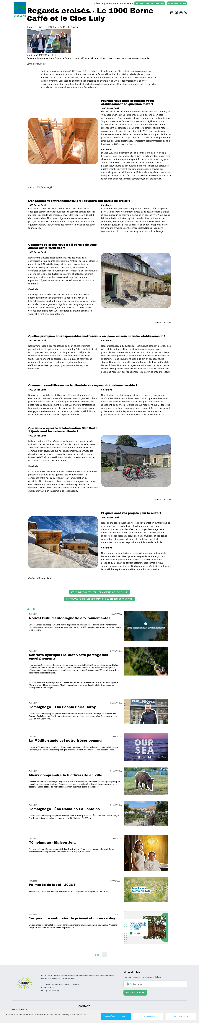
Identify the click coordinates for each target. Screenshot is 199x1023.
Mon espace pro (177, 3)
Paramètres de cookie (116, 1016)
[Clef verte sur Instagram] (181, 12)
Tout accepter (180, 1016)
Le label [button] (39, 12)
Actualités (96, 12)
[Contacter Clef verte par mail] (171, 12)
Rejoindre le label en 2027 (150, 3)
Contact (84, 1006)
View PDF (31, 609)
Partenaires (79, 12)
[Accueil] (20, 9)
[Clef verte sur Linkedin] (185, 12)
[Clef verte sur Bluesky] (176, 12)
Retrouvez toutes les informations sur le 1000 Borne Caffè (99, 599)
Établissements (59, 12)
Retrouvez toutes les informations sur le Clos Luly (99, 592)
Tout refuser (148, 1016)
